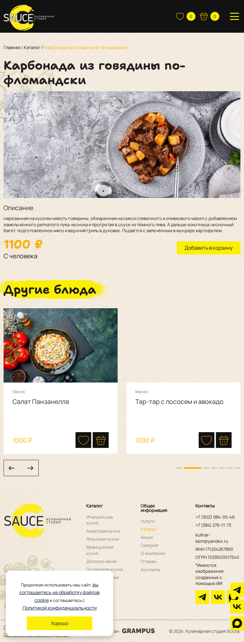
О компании (153, 553)
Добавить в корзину (208, 247)
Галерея (149, 545)
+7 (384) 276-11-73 (213, 525)
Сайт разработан (101, 631)
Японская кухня (102, 539)
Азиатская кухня (103, 531)
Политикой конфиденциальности (60, 608)
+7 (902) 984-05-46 (215, 517)
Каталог (149, 529)
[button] (101, 440)
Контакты (150, 569)
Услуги (148, 521)
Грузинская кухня (104, 569)
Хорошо (59, 623)
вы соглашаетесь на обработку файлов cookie (59, 592)
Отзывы (149, 561)
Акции (147, 537)
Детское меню (101, 561)
